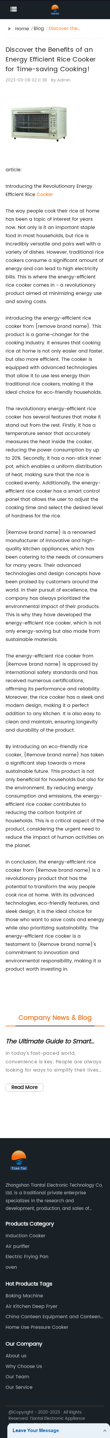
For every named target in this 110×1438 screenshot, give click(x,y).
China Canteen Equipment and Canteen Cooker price (53, 1316)
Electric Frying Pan (27, 1256)
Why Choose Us (24, 1366)
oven (11, 1267)
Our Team (17, 1377)
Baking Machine (24, 1295)
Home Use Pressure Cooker (37, 1327)
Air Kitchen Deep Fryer (31, 1306)
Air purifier (18, 1246)
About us (16, 1356)
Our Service (19, 1387)
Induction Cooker (25, 1235)
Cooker (45, 194)
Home (22, 29)
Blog (39, 28)
